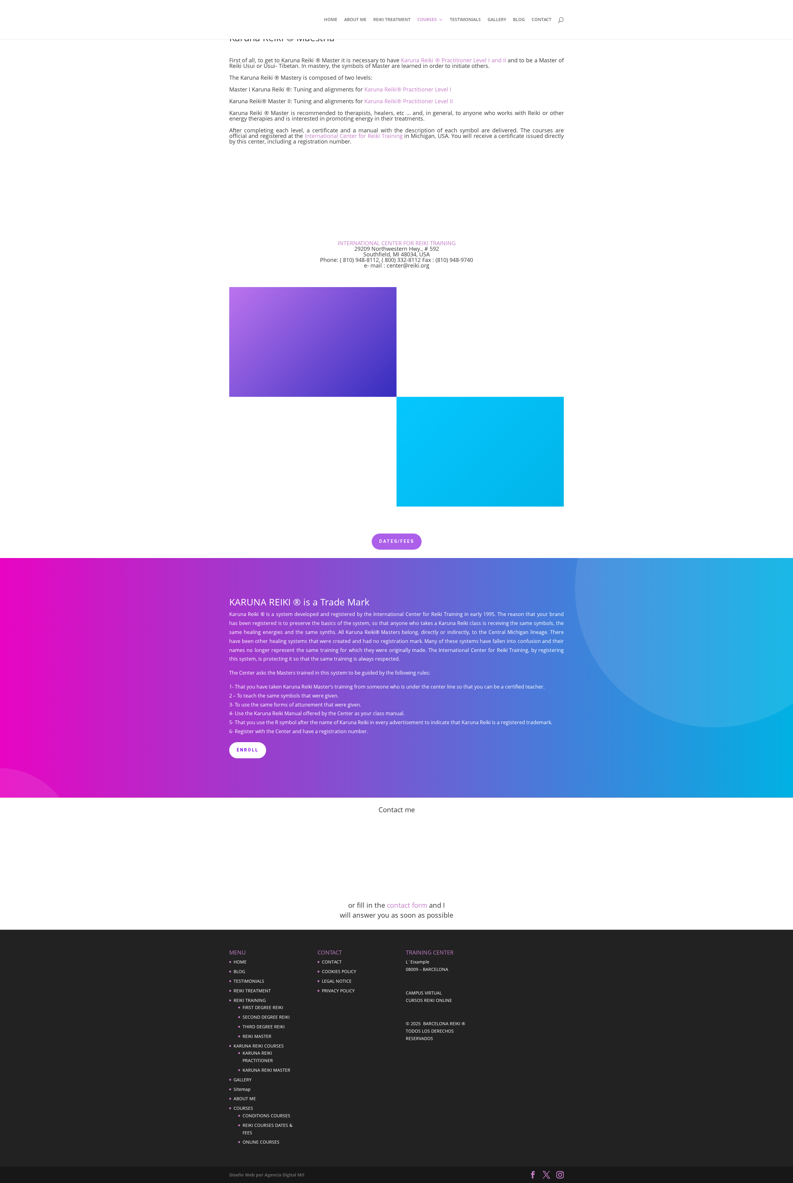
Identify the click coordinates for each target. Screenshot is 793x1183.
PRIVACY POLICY (338, 991)
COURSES (427, 19)
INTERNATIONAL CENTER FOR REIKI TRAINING (397, 243)
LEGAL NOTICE (337, 981)
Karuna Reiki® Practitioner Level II (408, 101)
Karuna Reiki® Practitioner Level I (407, 89)
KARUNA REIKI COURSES (259, 1046)
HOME (330, 19)
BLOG (519, 19)
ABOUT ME (355, 19)
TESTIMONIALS (465, 19)
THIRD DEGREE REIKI (264, 1027)
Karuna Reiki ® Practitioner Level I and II (453, 60)
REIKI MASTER (257, 1036)
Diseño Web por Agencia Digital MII (266, 1175)
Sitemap (242, 1089)
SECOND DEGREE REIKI (266, 1017)
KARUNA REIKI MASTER (266, 1070)
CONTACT (541, 19)
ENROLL (248, 749)
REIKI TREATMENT (391, 19)
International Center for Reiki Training (354, 136)
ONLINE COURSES (261, 1142)
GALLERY (497, 19)
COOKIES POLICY (339, 971)
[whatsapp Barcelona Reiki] (397, 898)
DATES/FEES (396, 541)
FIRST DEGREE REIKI (263, 1007)
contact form (407, 905)
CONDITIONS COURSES (266, 1116)
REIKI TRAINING (250, 1000)
